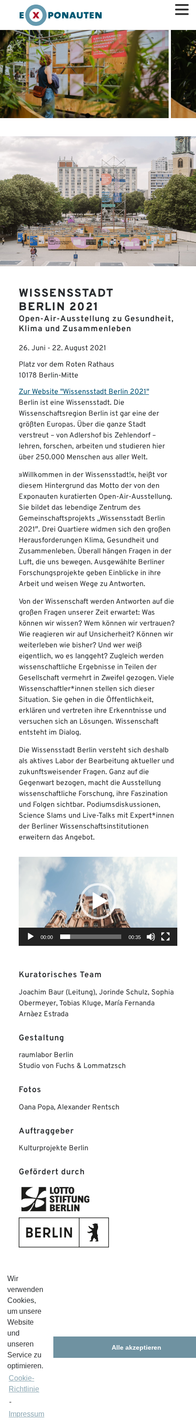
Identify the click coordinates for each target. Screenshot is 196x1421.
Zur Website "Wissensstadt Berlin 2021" (84, 392)
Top (188, 1413)
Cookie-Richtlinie (24, 1383)
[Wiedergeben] (30, 936)
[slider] (90, 936)
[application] (98, 901)
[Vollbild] (165, 936)
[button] (98, 901)
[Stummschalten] (150, 936)
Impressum (26, 1414)
